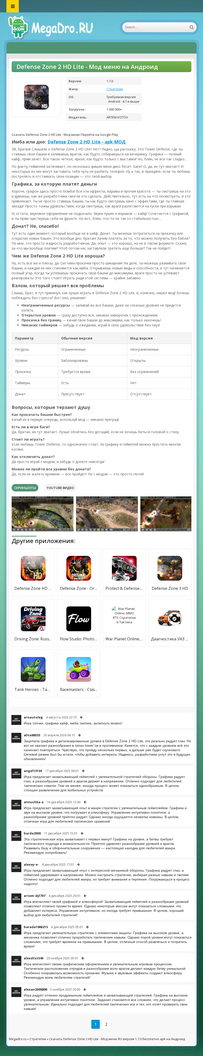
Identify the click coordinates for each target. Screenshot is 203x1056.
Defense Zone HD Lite (33, 588)
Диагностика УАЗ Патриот (170, 639)
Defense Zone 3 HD (170, 588)
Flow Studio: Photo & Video (79, 639)
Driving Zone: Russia (33, 639)
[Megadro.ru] (55, 27)
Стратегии (114, 89)
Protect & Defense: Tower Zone (124, 588)
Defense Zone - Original (79, 588)
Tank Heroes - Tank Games (33, 689)
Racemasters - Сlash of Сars (79, 689)
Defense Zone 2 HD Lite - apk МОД (87, 142)
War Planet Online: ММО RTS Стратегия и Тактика (124, 639)
